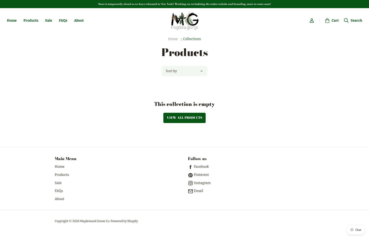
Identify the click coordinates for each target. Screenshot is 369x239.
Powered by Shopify (124, 221)
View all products (184, 117)
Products (30, 20)
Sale (48, 20)
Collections (192, 39)
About (79, 20)
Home (12, 20)
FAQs (63, 20)
